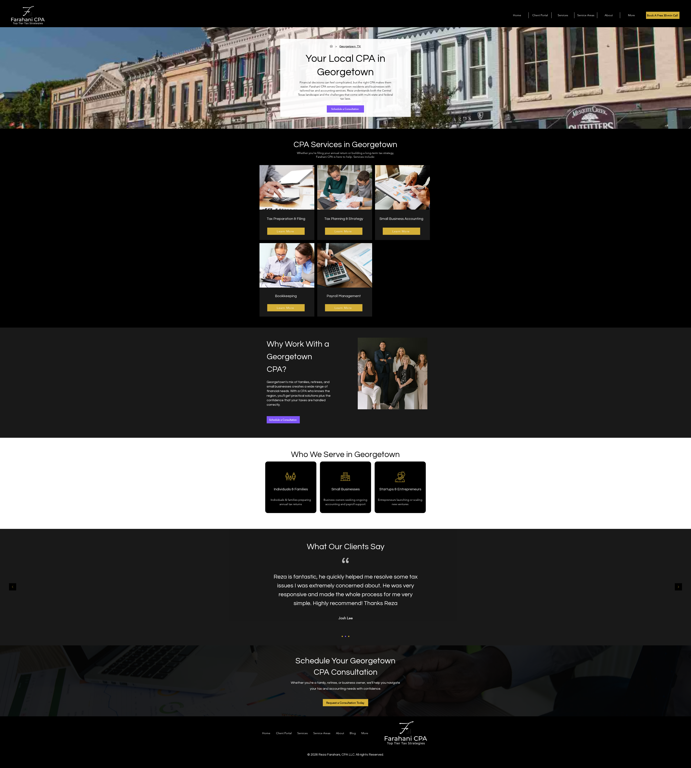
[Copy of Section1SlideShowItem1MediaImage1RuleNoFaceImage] (345, 636)
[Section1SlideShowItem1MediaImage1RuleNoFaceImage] (342, 636)
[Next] (678, 587)
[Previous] (12, 587)
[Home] (331, 46)
